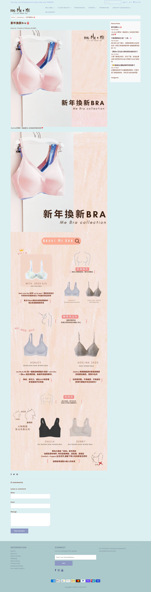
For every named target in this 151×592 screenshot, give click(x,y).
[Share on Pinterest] (17, 474)
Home (13, 17)
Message (14, 512)
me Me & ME (81, 587)
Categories (115, 77)
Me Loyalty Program (18, 568)
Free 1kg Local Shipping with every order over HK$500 (32, 2)
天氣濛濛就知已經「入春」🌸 (121, 38)
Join (130, 2)
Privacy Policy (15, 563)
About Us (14, 553)
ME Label (49, 8)
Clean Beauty (64, 8)
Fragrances (79, 8)
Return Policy (15, 561)
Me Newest (50, 12)
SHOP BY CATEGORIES (121, 8)
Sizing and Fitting (17, 566)
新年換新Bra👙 (116, 27)
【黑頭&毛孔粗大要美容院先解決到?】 (124, 52)
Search (13, 551)
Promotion (104, 8)
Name (13, 492)
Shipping (14, 558)
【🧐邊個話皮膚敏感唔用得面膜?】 (123, 65)
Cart (137, 2)
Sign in (125, 2)
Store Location (16, 556)
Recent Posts (115, 23)
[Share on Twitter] (14, 474)
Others (92, 8)
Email (13, 502)
